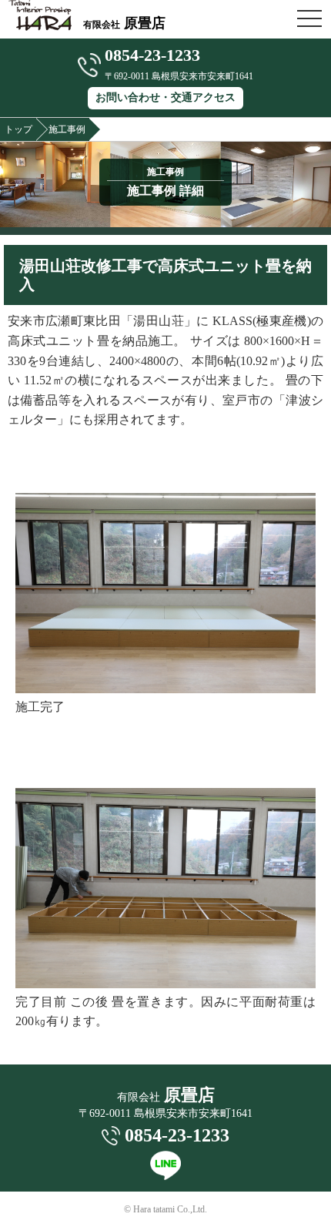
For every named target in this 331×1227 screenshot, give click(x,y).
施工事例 (66, 129)
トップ (18, 129)
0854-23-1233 (152, 55)
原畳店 (124, 23)
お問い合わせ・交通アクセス (165, 97)
